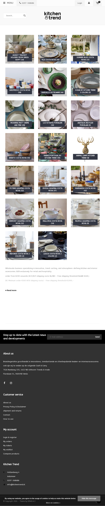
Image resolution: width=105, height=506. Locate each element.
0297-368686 (28, 3)
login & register (10, 437)
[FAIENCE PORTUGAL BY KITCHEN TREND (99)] (52, 147)
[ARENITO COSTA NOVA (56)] (19, 147)
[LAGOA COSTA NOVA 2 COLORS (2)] (52, 245)
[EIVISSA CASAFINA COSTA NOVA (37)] (52, 180)
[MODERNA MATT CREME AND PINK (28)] (19, 114)
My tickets (7, 446)
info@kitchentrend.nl (16, 485)
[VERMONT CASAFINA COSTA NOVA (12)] (19, 213)
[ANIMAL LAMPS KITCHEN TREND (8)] (85, 147)
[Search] (24, 15)
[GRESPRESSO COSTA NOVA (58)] (19, 82)
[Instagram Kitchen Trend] (11, 383)
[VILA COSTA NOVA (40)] (52, 49)
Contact (6, 415)
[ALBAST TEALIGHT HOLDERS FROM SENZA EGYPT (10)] (19, 49)
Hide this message (89, 498)
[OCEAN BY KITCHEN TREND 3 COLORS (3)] (85, 82)
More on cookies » (53, 503)
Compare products (11, 454)
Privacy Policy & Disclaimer (14, 407)
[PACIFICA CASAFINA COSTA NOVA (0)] (85, 213)
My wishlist (8, 450)
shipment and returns (12, 411)
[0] (97, 3)
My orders (7, 441)
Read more (11, 290)
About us (7, 403)
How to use (8, 419)
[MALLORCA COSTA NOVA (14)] (52, 213)
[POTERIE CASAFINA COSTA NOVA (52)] (19, 180)
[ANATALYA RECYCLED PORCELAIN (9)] (85, 114)
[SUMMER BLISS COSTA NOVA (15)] (85, 49)
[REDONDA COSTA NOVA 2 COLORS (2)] (19, 245)
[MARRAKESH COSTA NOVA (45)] (85, 180)
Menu (9, 3)
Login (80, 3)
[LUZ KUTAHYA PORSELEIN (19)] (52, 114)
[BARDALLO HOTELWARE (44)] (52, 82)
